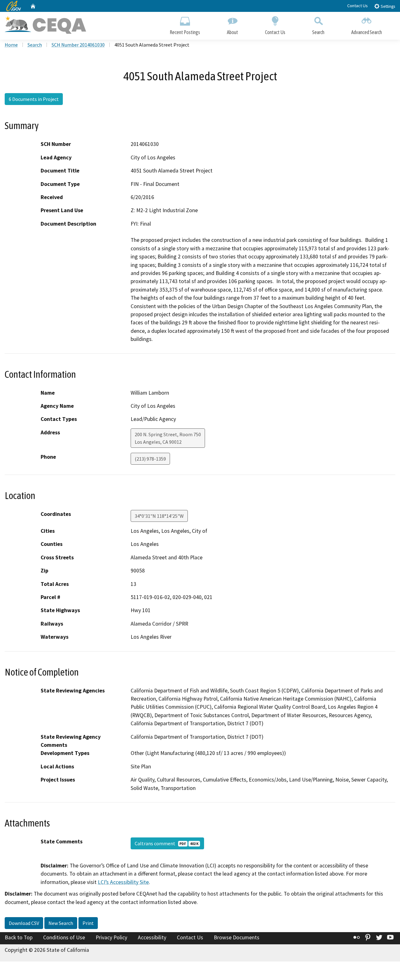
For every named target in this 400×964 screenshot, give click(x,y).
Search (318, 32)
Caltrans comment (166, 843)
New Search (60, 923)
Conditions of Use (64, 937)
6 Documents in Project (34, 99)
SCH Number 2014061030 (78, 45)
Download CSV (24, 923)
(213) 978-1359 (150, 459)
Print (88, 923)
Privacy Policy (111, 937)
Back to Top (18, 937)
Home (11, 45)
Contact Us (357, 5)
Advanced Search (366, 32)
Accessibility (152, 937)
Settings (387, 6)
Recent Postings (185, 32)
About (232, 32)
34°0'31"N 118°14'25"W (159, 516)
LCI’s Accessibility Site (123, 882)
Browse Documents (236, 937)
